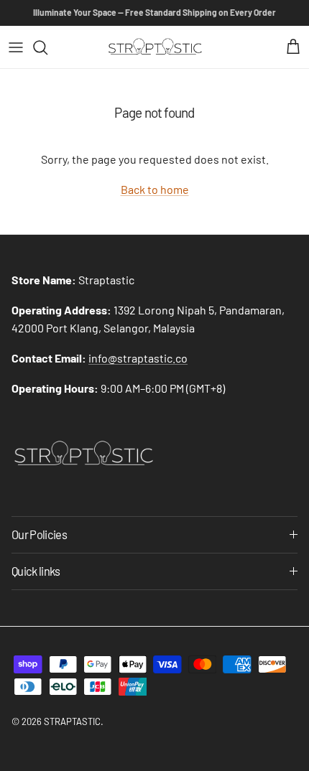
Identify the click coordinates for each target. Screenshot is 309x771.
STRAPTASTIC (72, 721)
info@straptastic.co (138, 358)
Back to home (155, 189)
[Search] (47, 47)
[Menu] (16, 47)
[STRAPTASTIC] (154, 47)
